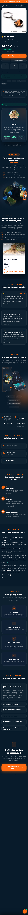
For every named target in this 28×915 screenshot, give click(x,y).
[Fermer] (26, 1)
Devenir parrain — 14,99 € (12, 767)
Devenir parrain (13, 56)
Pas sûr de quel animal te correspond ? (14, 71)
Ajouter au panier (18, 60)
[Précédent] (1, 1)
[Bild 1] (12, 31)
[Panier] (21, 5)
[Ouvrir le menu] (24, 5)
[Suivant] (23, 1)
